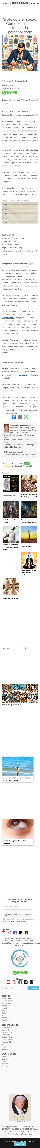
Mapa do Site (7, 1042)
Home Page (6, 998)
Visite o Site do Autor (12, 447)
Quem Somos (7, 1027)
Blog (3, 1015)
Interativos (5, 1008)
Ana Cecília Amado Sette (18, 81)
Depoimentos (7, 1032)
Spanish (5, 1056)
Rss (3, 1044)
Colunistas (6, 1034)
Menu (6, 3)
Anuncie (5, 1049)
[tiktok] (26, 932)
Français (5, 1066)
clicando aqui (30, 454)
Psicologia (10, 85)
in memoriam (20, 1122)
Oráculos (5, 1020)
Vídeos (4, 1018)
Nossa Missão (7, 1030)
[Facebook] (15, 932)
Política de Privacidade (28, 1131)
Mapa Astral (6, 1003)
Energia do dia (7, 1001)
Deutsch (5, 1064)
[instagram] (9, 932)
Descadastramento (9, 1039)
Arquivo (4, 1047)
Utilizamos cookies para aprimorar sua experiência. (19, 1141)
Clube (4, 1013)
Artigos (4, 1010)
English (4, 1059)
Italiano (4, 1061)
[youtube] (3, 932)
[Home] (20, 958)
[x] (21, 932)
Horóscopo (6, 1005)
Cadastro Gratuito (8, 1037)
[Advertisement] (20, 625)
